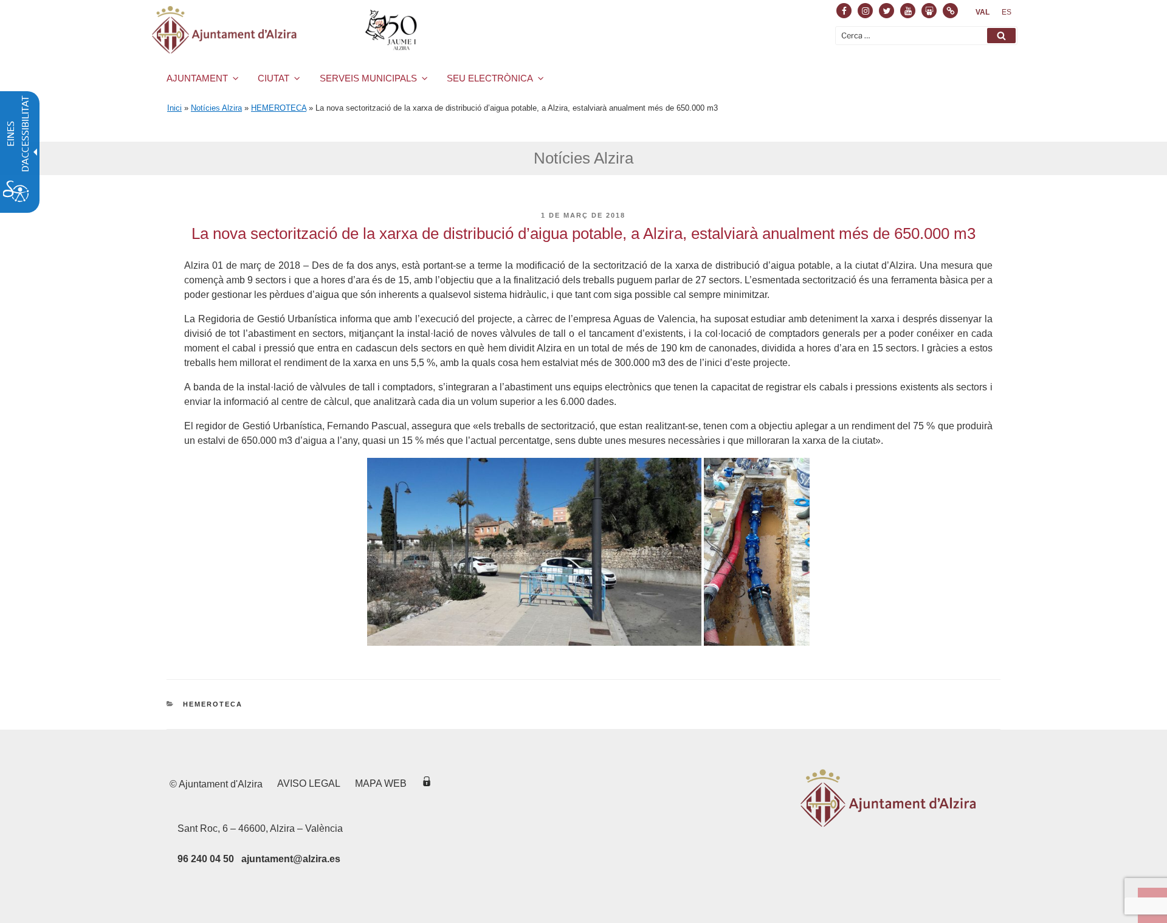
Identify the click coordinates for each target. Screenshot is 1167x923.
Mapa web (381, 783)
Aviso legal (308, 783)
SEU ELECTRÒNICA (490, 78)
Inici (174, 107)
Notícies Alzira (216, 107)
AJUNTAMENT (197, 78)
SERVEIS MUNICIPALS (368, 78)
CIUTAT (273, 78)
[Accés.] (426, 783)
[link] (982, 12)
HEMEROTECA (278, 107)
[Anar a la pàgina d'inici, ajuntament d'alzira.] (286, 30)
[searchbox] (926, 35)
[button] (1001, 35)
